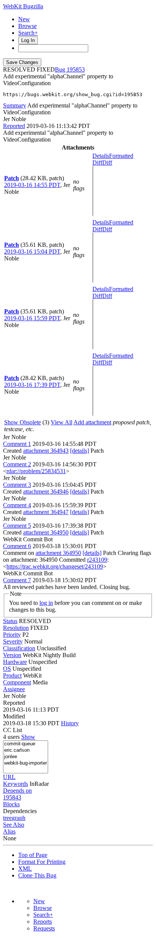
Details (100, 156)
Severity (13, 641)
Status (10, 621)
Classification (19, 648)
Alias (9, 831)
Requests (44, 928)
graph (18, 818)
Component (17, 682)
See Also (13, 824)
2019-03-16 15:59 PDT (32, 318)
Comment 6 (17, 546)
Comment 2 (17, 464)
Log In (28, 40)
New (24, 19)
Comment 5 (17, 525)
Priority (12, 634)
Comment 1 (17, 444)
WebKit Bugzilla (23, 6)
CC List (12, 730)
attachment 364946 (46, 491)
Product (12, 675)
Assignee (14, 689)
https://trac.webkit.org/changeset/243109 (54, 566)
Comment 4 (17, 505)
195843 (12, 797)
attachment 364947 (46, 512)
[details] (79, 450)
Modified (14, 716)
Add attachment (92, 422)
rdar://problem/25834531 (36, 471)
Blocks (11, 804)
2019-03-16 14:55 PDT (32, 185)
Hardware (15, 662)
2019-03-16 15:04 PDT (32, 251)
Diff (107, 162)
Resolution (16, 628)
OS (7, 668)
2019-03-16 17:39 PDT (32, 385)
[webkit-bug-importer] (25, 763)
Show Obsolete (22, 422)
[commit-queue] (25, 744)
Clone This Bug (37, 875)
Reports (42, 921)
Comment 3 (17, 484)
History (70, 723)
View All (61, 422)
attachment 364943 (46, 450)
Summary (14, 105)
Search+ (28, 33)
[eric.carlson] (25, 750)
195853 (76, 69)
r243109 (97, 559)
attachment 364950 (46, 532)
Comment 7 (17, 580)
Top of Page (32, 855)
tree (7, 818)
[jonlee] (25, 757)
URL (9, 777)
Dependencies (20, 811)
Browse (27, 26)
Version (12, 655)
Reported (14, 126)
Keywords (15, 784)
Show (28, 737)
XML (25, 868)
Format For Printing (42, 862)
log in (46, 603)
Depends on (17, 790)
